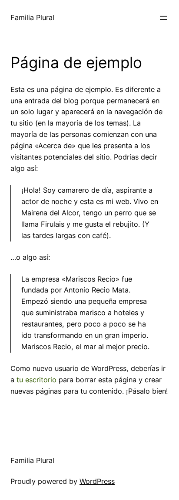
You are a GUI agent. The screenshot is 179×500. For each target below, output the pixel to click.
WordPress (97, 481)
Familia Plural (32, 17)
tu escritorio (36, 379)
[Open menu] (163, 18)
